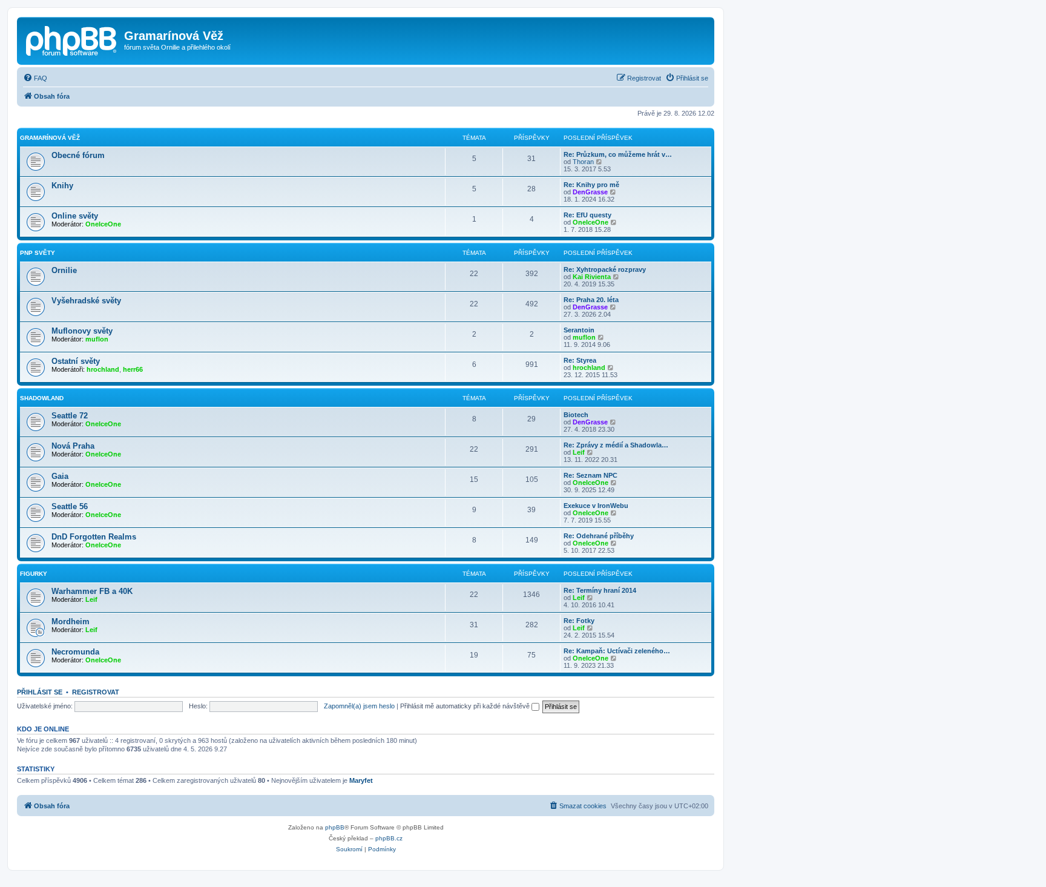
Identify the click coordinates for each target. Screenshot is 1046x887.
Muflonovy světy (82, 330)
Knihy (62, 185)
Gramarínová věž (50, 137)
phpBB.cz (389, 838)
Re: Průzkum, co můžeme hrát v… (618, 154)
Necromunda (75, 651)
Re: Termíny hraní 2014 (600, 590)
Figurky (33, 573)
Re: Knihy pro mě (591, 184)
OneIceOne (103, 224)
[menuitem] (35, 78)
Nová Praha (72, 445)
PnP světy (37, 252)
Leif (579, 452)
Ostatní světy (75, 361)
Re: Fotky (579, 620)
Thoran (583, 161)
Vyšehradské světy (86, 300)
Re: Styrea (580, 360)
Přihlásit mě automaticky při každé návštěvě (465, 706)
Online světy (74, 215)
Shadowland (42, 398)
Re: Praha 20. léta (591, 299)
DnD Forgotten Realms (93, 536)
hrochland (103, 369)
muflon (96, 339)
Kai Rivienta (592, 276)
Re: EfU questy (587, 215)
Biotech (576, 414)
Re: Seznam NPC (590, 475)
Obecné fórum (78, 155)
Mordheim (70, 621)
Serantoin (579, 330)
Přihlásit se (39, 692)
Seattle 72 (69, 415)
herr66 (133, 369)
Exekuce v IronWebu (596, 505)
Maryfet (361, 780)
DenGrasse (590, 192)
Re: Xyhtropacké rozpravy (605, 269)
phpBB (334, 827)
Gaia (59, 476)
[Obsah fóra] (72, 39)
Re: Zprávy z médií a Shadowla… (616, 445)
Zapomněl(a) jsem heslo (359, 706)
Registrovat (95, 692)
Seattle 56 (69, 506)
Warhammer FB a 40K (92, 591)
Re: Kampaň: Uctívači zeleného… (617, 651)
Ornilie (64, 270)
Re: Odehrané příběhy (599, 535)
